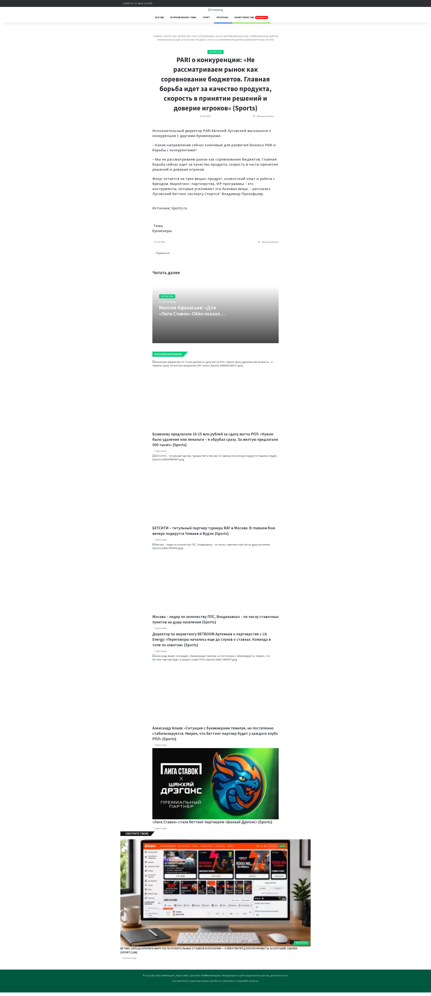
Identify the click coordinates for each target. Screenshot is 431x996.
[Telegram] (154, 126)
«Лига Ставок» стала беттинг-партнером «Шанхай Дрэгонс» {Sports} (212, 821)
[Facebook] (155, 256)
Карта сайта (182, 975)
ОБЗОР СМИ (170, 36)
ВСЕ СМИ (159, 17)
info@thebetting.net (210, 975)
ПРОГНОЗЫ (222, 17)
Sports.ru (179, 208)
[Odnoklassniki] (153, 126)
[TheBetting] (215, 10)
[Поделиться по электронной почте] (155, 126)
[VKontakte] (152, 126)
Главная (157, 36)
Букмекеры (162, 231)
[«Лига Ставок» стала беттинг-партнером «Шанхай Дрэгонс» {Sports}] (215, 783)
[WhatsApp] (157, 256)
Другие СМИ (184, 36)
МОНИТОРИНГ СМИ (251, 17)
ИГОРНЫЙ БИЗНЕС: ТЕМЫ (183, 17)
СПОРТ (206, 17)
